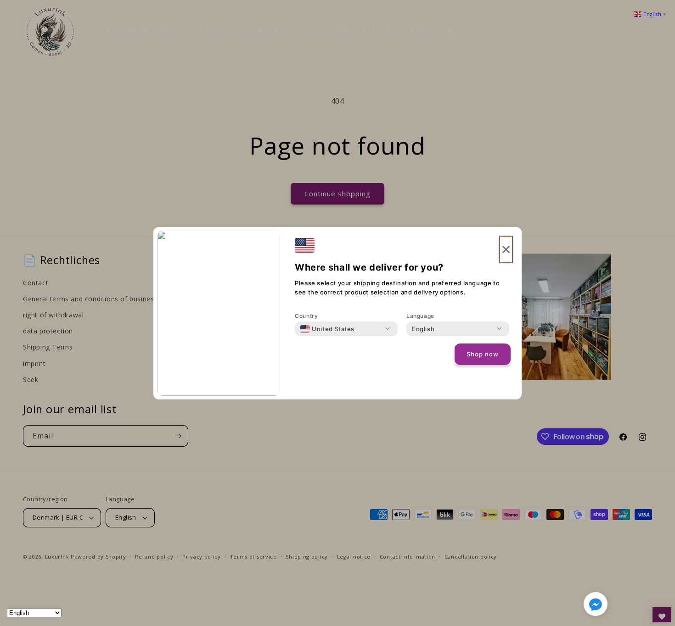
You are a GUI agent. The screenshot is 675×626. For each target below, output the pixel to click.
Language (420, 315)
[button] (596, 606)
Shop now (483, 354)
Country (306, 315)
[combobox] (327, 328)
